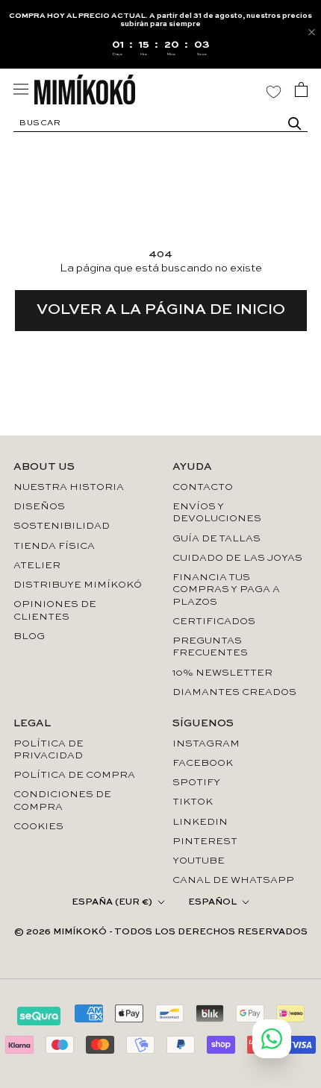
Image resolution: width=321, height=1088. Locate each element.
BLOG (29, 636)
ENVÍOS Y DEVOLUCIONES (216, 512)
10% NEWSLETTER (222, 673)
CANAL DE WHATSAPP (233, 880)
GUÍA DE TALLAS (216, 539)
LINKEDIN (200, 822)
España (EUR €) (112, 902)
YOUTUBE (198, 861)
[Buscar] (295, 124)
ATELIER (36, 565)
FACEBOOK (202, 763)
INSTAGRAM (206, 744)
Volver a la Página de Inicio (161, 310)
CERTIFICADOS (213, 621)
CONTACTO (202, 487)
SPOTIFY (196, 782)
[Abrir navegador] (20, 89)
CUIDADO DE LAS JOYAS (237, 558)
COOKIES (38, 826)
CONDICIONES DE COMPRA (62, 800)
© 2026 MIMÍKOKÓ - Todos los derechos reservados (161, 932)
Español (212, 902)
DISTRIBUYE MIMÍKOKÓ (77, 585)
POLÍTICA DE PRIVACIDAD (48, 750)
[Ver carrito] (301, 89)
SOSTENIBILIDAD (61, 526)
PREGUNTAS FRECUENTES (210, 647)
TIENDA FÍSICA (54, 546)
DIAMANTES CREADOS (234, 692)
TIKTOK (192, 802)
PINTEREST (204, 841)
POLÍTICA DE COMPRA (74, 775)
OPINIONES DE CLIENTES (54, 610)
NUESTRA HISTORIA (68, 487)
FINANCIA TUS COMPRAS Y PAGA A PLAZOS (226, 590)
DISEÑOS (39, 507)
